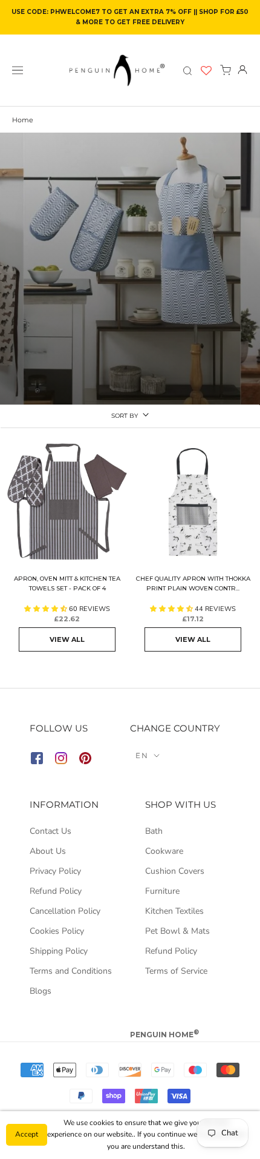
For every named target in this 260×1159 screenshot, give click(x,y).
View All (67, 639)
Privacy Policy (55, 871)
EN (142, 755)
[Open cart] (225, 70)
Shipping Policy (59, 951)
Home (22, 120)
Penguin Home (164, 1034)
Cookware (164, 851)
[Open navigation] (17, 70)
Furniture (162, 891)
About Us (48, 851)
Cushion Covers (174, 871)
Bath (154, 831)
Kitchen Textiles (174, 911)
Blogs (40, 991)
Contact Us (50, 831)
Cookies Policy (57, 931)
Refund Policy (56, 891)
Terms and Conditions (71, 971)
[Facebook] (37, 760)
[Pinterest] (85, 760)
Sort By (124, 416)
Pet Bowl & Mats (177, 931)
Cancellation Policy (65, 911)
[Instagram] (61, 760)
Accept (26, 1134)
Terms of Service (176, 971)
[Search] (187, 70)
